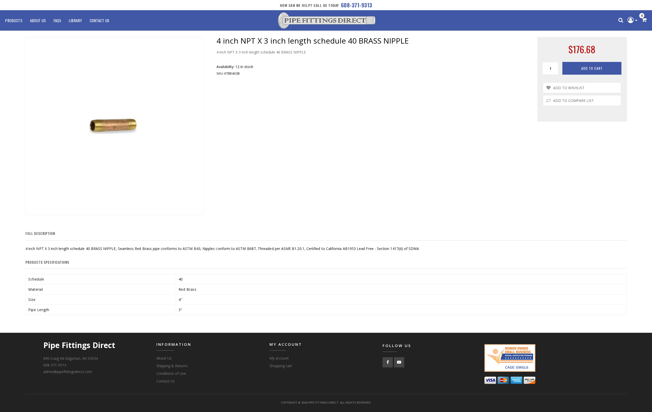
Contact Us (100, 20)
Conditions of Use (171, 373)
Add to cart (592, 68)
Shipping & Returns (172, 365)
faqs (57, 20)
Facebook (388, 362)
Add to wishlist (569, 87)
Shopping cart (280, 365)
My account (279, 358)
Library (75, 20)
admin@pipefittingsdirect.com (67, 371)
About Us (38, 20)
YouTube (399, 362)
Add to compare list (573, 100)
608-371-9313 (356, 5)
